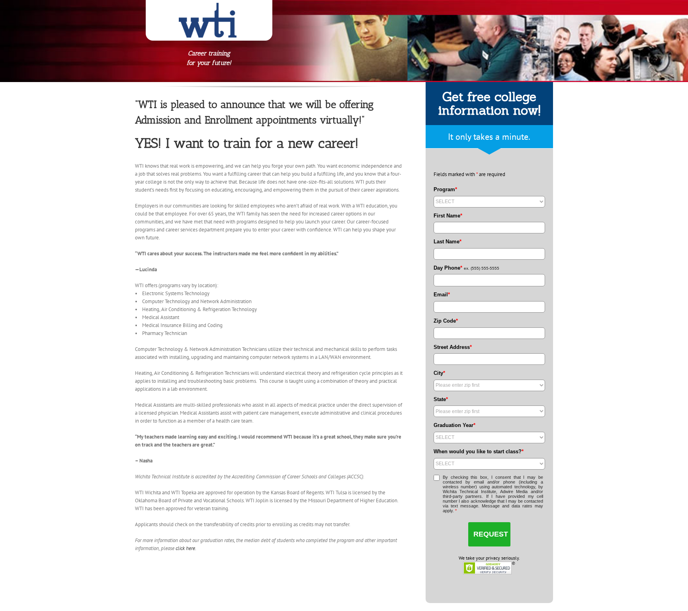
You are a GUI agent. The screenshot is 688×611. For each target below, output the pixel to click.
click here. (186, 548)
